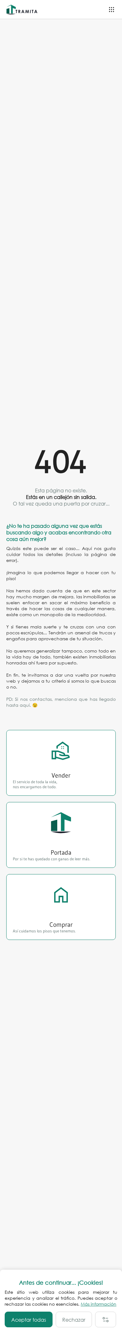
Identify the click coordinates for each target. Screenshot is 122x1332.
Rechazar (73, 1319)
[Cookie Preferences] (105, 1319)
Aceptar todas (28, 1319)
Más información (98, 1304)
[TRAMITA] (23, 9)
